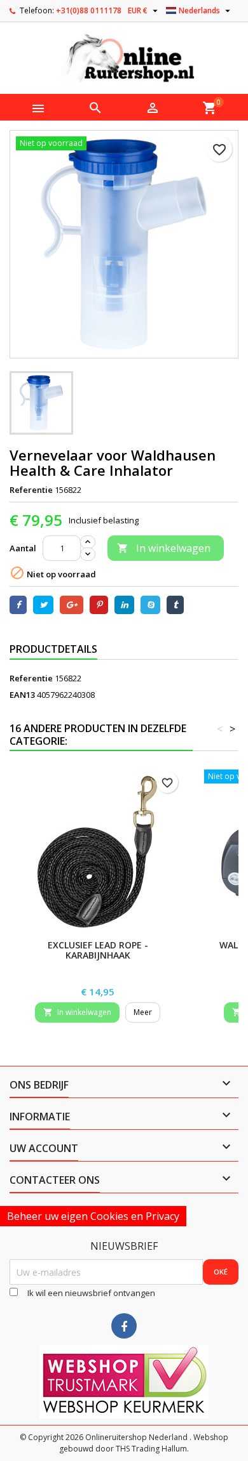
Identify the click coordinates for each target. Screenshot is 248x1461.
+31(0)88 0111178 (88, 10)
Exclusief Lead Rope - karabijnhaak (98, 950)
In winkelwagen (163, 548)
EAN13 (22, 694)
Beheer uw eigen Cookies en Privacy (93, 1216)
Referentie (31, 489)
